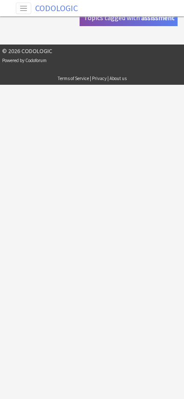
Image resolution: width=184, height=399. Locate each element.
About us (118, 78)
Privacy (99, 78)
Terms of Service (73, 78)
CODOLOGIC (56, 8)
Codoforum (36, 60)
